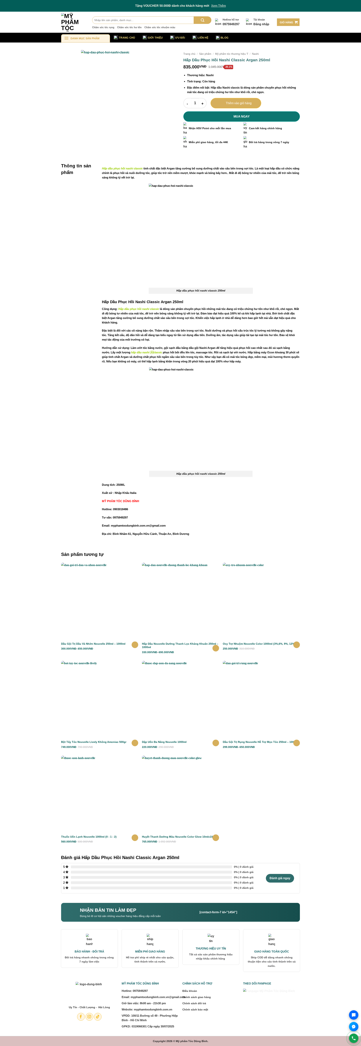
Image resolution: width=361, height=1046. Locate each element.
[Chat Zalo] (353, 1015)
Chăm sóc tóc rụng (103, 27)
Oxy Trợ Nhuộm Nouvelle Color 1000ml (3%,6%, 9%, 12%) (259, 643)
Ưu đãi (180, 37)
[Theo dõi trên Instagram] (89, 1017)
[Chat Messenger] (353, 1026)
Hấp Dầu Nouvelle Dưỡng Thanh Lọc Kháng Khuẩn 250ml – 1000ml (180, 645)
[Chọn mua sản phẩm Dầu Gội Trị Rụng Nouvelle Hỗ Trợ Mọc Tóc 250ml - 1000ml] (296, 743)
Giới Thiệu (155, 37)
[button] (288, 22)
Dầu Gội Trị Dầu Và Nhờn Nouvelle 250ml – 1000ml (93, 643)
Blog (224, 37)
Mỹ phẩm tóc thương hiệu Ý (231, 53)
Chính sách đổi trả (194, 1003)
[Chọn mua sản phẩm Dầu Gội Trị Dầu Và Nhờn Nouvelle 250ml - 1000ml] (135, 644)
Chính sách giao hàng (196, 997)
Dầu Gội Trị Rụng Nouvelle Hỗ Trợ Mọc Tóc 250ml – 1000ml (260, 741)
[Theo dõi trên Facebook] (81, 1017)
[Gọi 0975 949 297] (353, 1038)
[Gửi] (202, 20)
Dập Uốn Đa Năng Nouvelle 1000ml (164, 741)
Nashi (255, 53)
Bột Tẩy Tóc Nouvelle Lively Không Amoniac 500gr (93, 741)
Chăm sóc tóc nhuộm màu (159, 27)
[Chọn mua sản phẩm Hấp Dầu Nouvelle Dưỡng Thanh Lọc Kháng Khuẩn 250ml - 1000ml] (215, 648)
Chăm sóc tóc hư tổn (129, 27)
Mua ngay (242, 116)
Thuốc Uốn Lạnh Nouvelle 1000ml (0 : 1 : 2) (89, 836)
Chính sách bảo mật (195, 1009)
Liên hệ (203, 37)
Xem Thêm (218, 5)
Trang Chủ (127, 37)
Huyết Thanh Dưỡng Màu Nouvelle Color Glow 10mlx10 (177, 836)
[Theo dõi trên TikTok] (98, 1017)
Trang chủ (189, 53)
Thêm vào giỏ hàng (239, 103)
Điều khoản (189, 990)
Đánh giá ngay (280, 878)
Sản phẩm (205, 53)
